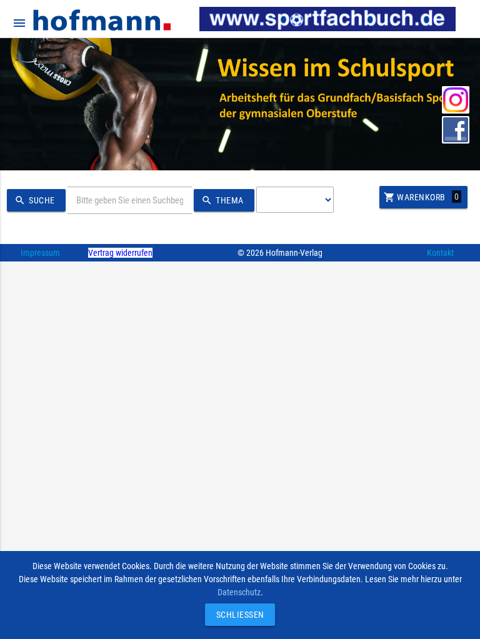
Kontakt (440, 253)
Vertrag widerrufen (120, 253)
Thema (222, 200)
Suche (34, 200)
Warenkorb (421, 197)
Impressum (40, 253)
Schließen (236, 615)
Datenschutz (239, 592)
